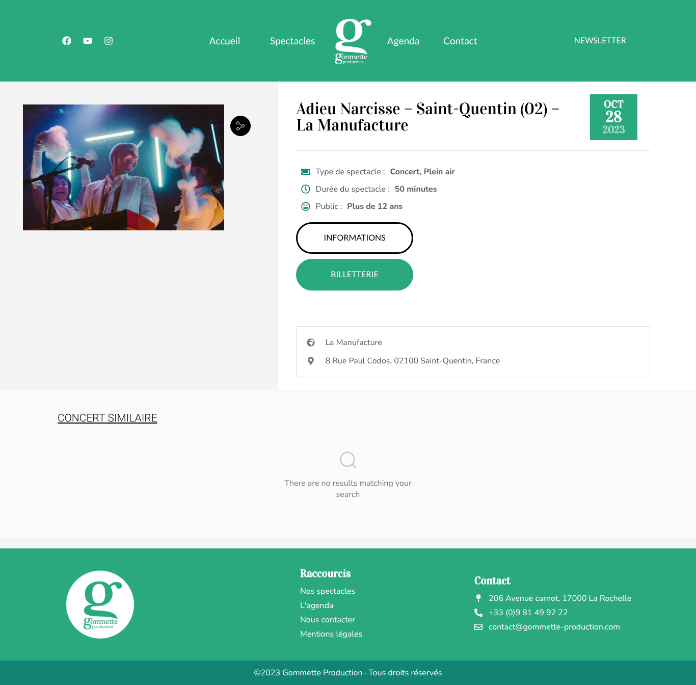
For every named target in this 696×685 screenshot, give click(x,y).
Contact (460, 41)
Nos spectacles (327, 591)
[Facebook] (67, 41)
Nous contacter (327, 619)
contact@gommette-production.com (554, 627)
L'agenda (317, 605)
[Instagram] (108, 41)
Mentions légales (331, 634)
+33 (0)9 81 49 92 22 (528, 612)
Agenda (403, 41)
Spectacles (292, 41)
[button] (240, 125)
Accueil (224, 41)
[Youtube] (87, 41)
